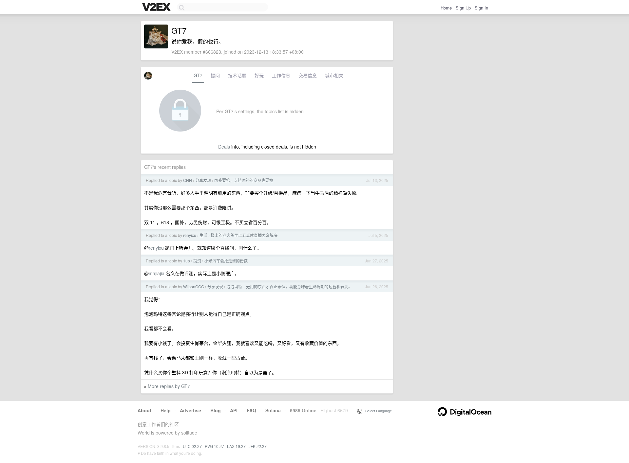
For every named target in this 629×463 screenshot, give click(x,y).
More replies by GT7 (169, 386)
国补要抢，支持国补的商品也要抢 (243, 180)
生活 (203, 235)
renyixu (189, 235)
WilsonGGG (193, 286)
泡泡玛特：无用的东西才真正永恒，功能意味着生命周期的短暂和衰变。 (289, 286)
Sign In (481, 8)
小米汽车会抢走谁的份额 (226, 260)
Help (166, 410)
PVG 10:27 (214, 446)
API (234, 410)
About (144, 410)
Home (446, 8)
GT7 (198, 75)
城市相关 (334, 75)
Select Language (377, 410)
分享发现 (203, 180)
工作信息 (281, 75)
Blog (215, 410)
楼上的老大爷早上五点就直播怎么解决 (244, 235)
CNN (187, 180)
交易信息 (307, 75)
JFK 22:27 (258, 446)
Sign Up (463, 8)
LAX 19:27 (236, 446)
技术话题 (237, 75)
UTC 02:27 (192, 446)
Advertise (190, 410)
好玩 (259, 75)
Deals (224, 146)
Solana (273, 410)
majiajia (156, 273)
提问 (215, 75)
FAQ (251, 410)
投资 (197, 260)
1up (186, 260)
